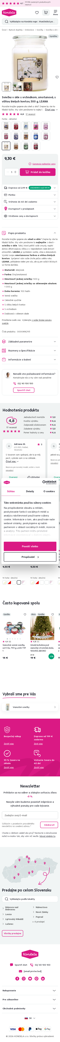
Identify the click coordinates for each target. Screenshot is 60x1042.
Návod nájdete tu (47, 836)
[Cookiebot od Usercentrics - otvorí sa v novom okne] (42, 482)
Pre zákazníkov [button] (10, 999)
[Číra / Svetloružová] (46, 126)
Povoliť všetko (30, 546)
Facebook (17, 979)
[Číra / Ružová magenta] (36, 126)
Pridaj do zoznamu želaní (57, 77)
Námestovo (41, 907)
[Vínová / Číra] (36, 146)
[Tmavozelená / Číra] (26, 146)
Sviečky (40, 30)
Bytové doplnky (16, 30)
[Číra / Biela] (26, 126)
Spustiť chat (23, 390)
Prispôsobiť (28, 556)
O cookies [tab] (49, 491)
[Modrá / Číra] (36, 136)
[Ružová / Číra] (46, 136)
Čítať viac (11, 461)
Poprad (39, 917)
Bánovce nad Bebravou (11, 908)
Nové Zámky (42, 912)
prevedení (9, 470)
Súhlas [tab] (11, 491)
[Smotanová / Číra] (6, 146)
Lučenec (9, 924)
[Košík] (46, 12)
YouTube (30, 979)
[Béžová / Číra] (6, 126)
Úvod (4, 30)
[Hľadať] (6, 21)
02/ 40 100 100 (25, 383)
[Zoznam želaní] (37, 12)
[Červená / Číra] (16, 126)
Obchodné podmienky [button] (14, 1008)
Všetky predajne (12, 933)
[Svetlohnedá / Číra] (16, 146)
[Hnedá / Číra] (26, 136)
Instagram (24, 979)
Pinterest (36, 979)
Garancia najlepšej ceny (44, 164)
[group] (30, 63)
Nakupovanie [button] (9, 990)
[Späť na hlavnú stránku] (9, 12)
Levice (8, 914)
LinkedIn (43, 979)
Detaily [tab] (30, 491)
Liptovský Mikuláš (14, 919)
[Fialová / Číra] (16, 136)
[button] (30, 187)
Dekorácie (29, 30)
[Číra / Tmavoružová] (6, 136)
